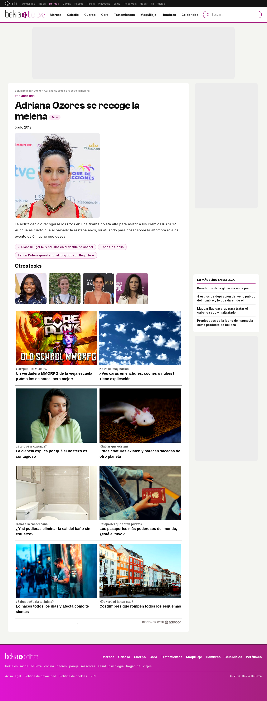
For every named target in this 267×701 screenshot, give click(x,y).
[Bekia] (11, 3)
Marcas (56, 14)
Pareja (91, 3)
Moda (42, 3)
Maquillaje (148, 14)
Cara (104, 14)
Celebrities (189, 14)
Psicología (130, 3)
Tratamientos (124, 14)
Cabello (73, 14)
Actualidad (28, 3)
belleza (36, 666)
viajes (147, 666)
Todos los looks (112, 247)
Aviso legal (13, 676)
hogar (130, 666)
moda (24, 666)
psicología (116, 666)
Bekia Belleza (23, 90)
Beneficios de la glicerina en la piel (223, 288)
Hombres (169, 14)
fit (138, 666)
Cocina (67, 3)
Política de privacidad (40, 676)
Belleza (54, 3)
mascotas (88, 666)
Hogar (144, 3)
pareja (74, 666)
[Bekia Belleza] (25, 14)
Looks (38, 90)
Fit (152, 3)
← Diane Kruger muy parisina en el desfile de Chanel (55, 247)
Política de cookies (73, 676)
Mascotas (104, 3)
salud (102, 666)
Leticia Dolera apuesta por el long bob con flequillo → (56, 255)
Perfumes (254, 657)
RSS (93, 676)
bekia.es (11, 666)
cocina (49, 666)
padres (62, 666)
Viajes (161, 3)
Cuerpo (90, 14)
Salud (116, 3)
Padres (78, 3)
